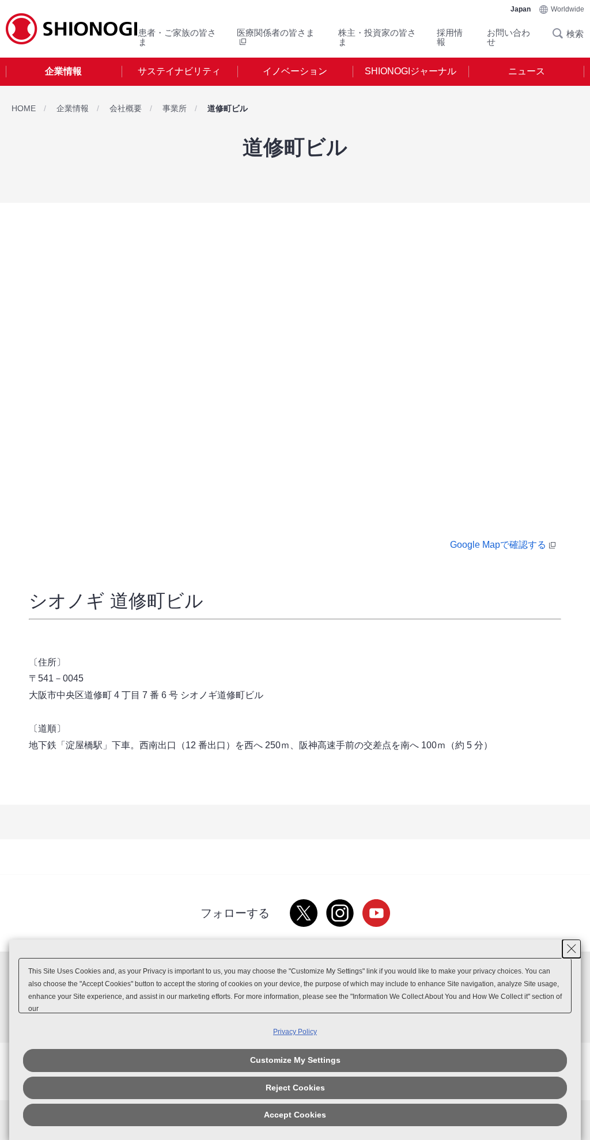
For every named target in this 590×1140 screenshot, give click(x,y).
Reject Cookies (295, 1087)
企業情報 (63, 71)
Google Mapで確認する (498, 545)
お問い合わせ (508, 37)
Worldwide (567, 9)
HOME (24, 108)
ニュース (526, 71)
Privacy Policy (295, 1032)
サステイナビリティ (179, 71)
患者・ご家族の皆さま (177, 37)
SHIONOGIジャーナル (410, 71)
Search (561, 33)
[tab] (64, 72)
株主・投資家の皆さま (377, 37)
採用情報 (450, 37)
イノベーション (295, 71)
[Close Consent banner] (571, 949)
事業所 (174, 108)
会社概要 (125, 108)
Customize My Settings (295, 1060)
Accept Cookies (295, 1114)
